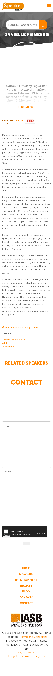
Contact (26, 603)
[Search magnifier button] (43, 24)
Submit (26, 544)
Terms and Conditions (33, 636)
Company (26, 597)
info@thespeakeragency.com (26, 656)
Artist (4, 343)
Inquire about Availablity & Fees (21, 327)
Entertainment (26, 579)
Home (26, 568)
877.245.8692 (26, 652)
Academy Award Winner (13, 340)
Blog (26, 591)
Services (26, 585)
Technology (8, 347)
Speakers (26, 573)
